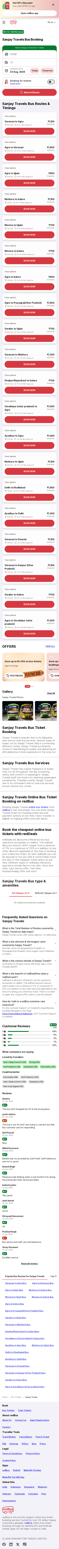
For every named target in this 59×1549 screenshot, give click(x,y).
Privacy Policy (33, 1453)
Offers (25, 1444)
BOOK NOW (29, 131)
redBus (6, 810)
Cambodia (19, 1494)
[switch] (51, 82)
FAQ (4, 1444)
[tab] (20, 893)
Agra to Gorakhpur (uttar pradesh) (19, 622)
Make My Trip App (32, 1470)
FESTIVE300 (16, 675)
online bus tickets (38, 807)
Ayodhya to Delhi (14, 513)
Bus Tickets (8, 1410)
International (9, 1501)
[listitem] (7, 656)
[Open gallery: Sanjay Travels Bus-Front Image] (17, 711)
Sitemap (13, 1444)
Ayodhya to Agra (14, 435)
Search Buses (31, 92)
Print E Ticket (42, 1437)
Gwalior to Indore (14, 594)
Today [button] (35, 70)
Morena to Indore (14, 251)
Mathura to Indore (15, 199)
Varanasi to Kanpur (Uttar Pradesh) (19, 567)
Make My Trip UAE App (13, 1477)
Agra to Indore (13, 276)
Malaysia (42, 1487)
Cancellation (25, 1437)
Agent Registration (39, 1420)
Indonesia (15, 1487)
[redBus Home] (13, 22)
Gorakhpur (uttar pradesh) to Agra (21, 408)
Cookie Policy (9, 1460)
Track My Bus (9, 1437)
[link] (23, 667)
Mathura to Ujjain (14, 461)
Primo (43, 1444)
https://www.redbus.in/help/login (17, 1013)
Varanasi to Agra (14, 121)
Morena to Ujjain (14, 225)
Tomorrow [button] (47, 70)
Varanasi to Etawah (16, 539)
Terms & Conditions (12, 1453)
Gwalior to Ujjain (14, 328)
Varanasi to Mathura (16, 354)
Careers (6, 1427)
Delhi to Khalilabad (15, 487)
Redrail (16, 1470)
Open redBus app (29, 13)
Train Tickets (24, 1410)
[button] (53, 4)
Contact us (20, 1420)
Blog (34, 1444)
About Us (7, 1420)
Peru (43, 1494)
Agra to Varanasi (14, 147)
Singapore (29, 1487)
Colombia (33, 1494)
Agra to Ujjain (12, 173)
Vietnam (6, 1494)
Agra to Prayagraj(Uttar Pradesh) (23, 302)
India (4, 1487)
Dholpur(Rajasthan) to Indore (21, 380)
